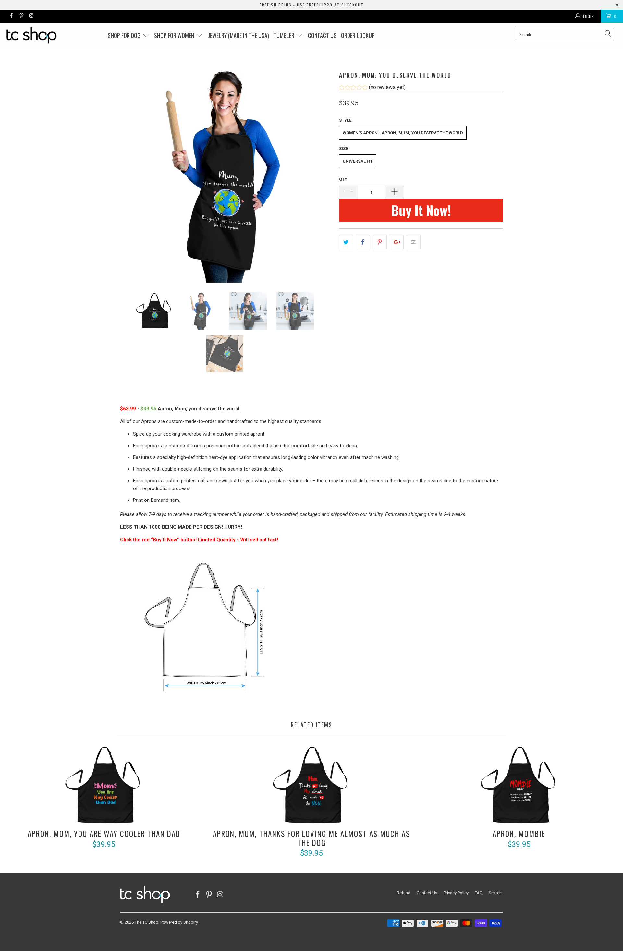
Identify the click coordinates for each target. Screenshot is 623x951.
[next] (321, 176)
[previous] (131, 176)
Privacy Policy (456, 892)
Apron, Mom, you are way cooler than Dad (104, 785)
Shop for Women (174, 35)
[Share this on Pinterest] (380, 242)
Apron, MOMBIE (519, 785)
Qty (343, 179)
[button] (372, 88)
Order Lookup (358, 35)
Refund (403, 892)
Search (495, 892)
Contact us (322, 35)
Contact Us (427, 892)
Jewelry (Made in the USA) (238, 35)
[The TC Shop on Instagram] (31, 16)
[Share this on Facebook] (363, 242)
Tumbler (285, 35)
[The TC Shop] (53, 35)
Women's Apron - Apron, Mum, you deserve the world (403, 132)
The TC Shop (146, 922)
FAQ (479, 892)
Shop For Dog (125, 35)
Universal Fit (358, 161)
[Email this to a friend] (414, 242)
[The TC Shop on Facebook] (11, 16)
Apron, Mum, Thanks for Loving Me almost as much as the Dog (311, 785)
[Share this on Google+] (397, 242)
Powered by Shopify (179, 922)
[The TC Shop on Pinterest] (21, 16)
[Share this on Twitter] (346, 242)
